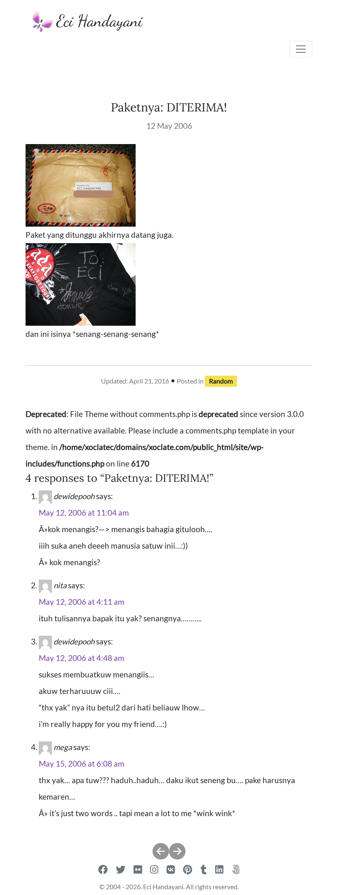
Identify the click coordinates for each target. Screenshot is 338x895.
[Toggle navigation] (300, 49)
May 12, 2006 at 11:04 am (84, 512)
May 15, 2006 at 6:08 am (81, 763)
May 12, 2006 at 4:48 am (81, 658)
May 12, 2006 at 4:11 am (81, 601)
